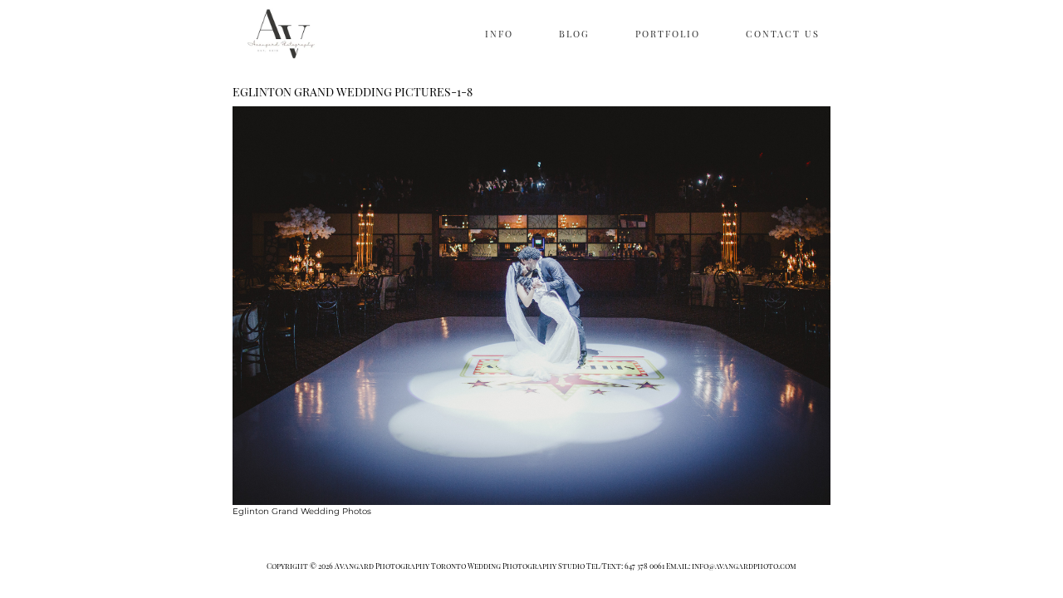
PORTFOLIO (667, 33)
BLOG (574, 33)
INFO (499, 33)
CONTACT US (783, 33)
